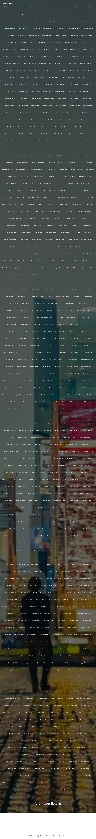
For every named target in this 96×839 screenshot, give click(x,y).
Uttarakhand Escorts (10, 754)
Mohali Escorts (61, 486)
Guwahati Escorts (10, 289)
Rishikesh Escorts (72, 627)
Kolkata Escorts (11, 402)
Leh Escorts (22, 430)
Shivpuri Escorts (25, 670)
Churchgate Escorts (10, 176)
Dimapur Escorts (24, 225)
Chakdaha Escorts (68, 141)
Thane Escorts (43, 719)
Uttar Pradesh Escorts (82, 747)
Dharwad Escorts (44, 218)
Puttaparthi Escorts (32, 606)
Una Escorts (45, 747)
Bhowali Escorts (60, 120)
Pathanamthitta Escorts (54, 578)
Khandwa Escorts (47, 380)
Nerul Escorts (8, 550)
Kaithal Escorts (46, 359)
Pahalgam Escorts (32, 557)
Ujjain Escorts (34, 747)
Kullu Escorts (48, 416)
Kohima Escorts (68, 395)
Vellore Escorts (73, 761)
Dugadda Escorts (25, 232)
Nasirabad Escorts (8, 543)
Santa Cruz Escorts (45, 648)
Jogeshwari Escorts (85, 345)
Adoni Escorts (63, 7)
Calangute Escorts (11, 141)
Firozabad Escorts (75, 246)
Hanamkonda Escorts (47, 296)
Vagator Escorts (52, 754)
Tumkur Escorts (34, 740)
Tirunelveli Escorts (29, 733)
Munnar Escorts (33, 500)
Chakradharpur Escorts (83, 141)
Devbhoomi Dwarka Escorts (34, 204)
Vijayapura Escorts (24, 768)
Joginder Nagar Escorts (10, 352)
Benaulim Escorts (86, 98)
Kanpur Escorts (58, 366)
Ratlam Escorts (10, 627)
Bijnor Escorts (22, 127)
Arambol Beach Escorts (9, 49)
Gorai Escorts (32, 268)
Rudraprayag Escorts (58, 634)
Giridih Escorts (65, 261)
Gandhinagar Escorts (47, 254)
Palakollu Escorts (72, 557)
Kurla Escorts (75, 416)
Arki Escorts (35, 49)
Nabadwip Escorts (83, 507)
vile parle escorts (10, 775)
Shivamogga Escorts (82, 663)
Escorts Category (36, 239)
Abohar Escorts (30, 7)
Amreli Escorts (22, 35)
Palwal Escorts (46, 564)
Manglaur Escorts (22, 465)
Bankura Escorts (82, 77)
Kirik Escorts (5, 395)
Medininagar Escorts (70, 472)
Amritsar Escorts (34, 35)
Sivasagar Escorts (38, 684)
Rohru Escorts (7, 634)
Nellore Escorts (77, 543)
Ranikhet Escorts (74, 620)
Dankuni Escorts (46, 190)
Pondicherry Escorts (37, 592)
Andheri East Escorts (27, 42)
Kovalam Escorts (41, 409)
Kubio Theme (63, 836)
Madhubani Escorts (25, 444)
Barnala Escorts (11, 91)
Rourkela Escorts (43, 634)
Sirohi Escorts (47, 677)
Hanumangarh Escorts (62, 296)
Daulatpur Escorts (7, 197)
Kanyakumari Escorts (72, 366)
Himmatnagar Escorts (68, 303)
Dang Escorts (34, 190)
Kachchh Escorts (87, 352)
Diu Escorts (74, 225)
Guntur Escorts (21, 282)
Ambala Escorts (35, 28)
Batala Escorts (47, 91)
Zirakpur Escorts (75, 782)
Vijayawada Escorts (53, 768)
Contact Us (72, 176)
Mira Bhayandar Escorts (60, 479)
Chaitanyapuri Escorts (53, 141)
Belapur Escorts (23, 98)
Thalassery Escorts (15, 719)
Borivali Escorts (21, 134)
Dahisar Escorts (36, 183)
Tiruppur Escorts (67, 733)
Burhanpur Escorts (85, 134)
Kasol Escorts (87, 373)
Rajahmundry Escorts (88, 606)
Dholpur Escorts (70, 218)
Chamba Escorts (6, 148)
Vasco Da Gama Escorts (47, 761)
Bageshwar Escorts (87, 56)
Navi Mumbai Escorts (23, 543)
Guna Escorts (75, 275)
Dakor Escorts (60, 183)
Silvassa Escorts (72, 670)
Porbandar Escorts (52, 592)
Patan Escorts (27, 578)
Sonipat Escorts (86, 684)
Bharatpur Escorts (75, 105)
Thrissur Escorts (69, 726)
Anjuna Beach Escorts (71, 42)
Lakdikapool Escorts (34, 423)
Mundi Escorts (9, 500)
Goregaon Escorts (58, 268)
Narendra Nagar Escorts (44, 536)
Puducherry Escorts (68, 599)
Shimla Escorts (69, 663)
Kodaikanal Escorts (54, 395)
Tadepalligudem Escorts (12, 705)
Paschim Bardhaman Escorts (84, 571)
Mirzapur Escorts (10, 486)
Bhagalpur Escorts (61, 105)
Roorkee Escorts (30, 634)
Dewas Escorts (50, 204)
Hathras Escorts (39, 303)
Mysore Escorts (57, 507)
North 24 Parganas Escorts (34, 550)
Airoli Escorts (50, 14)
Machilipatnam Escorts (37, 437)
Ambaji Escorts (23, 28)
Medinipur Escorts (85, 472)
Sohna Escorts (63, 684)
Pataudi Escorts (39, 578)
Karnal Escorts (10, 373)
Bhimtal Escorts (86, 112)
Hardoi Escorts (88, 296)
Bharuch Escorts (87, 105)
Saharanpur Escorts (22, 641)
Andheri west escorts (55, 42)
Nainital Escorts (70, 522)
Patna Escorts (23, 585)
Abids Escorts (6, 7)
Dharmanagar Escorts (54, 211)
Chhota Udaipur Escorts (38, 162)
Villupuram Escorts (24, 775)
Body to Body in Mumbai (82, 127)
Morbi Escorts (87, 486)
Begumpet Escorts (10, 98)
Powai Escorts (87, 592)
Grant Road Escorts (72, 268)
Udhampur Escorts (72, 740)
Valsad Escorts (76, 754)
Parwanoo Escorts (67, 571)
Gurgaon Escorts (59, 282)
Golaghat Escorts (88, 261)
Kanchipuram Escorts (87, 359)
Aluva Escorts (63, 21)
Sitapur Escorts (83, 677)
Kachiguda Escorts (8, 359)
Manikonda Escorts (36, 465)
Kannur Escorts (34, 366)
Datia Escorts (87, 190)
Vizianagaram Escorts (84, 775)
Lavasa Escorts (89, 423)
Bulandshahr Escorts (59, 134)
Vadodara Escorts (39, 754)
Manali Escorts (21, 458)
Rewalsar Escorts (34, 627)
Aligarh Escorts (25, 21)
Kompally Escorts (48, 402)
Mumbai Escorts (71, 493)
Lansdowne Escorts (76, 423)
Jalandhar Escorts (35, 331)
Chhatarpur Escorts (8, 162)
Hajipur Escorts (61, 289)
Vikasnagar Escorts (83, 768)
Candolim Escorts (38, 141)
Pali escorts (34, 564)
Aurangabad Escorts (61, 49)
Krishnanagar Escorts (11, 416)
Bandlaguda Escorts (87, 70)
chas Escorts (21, 155)
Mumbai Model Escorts (86, 493)
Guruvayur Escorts (73, 282)
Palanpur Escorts (23, 564)
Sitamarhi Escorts (70, 677)
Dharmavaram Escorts (85, 211)
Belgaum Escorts (36, 98)
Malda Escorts (76, 451)
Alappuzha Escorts (11, 21)
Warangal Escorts (21, 782)
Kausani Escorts (7, 380)
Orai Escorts (19, 557)
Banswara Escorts (10, 84)
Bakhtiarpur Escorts (85, 63)
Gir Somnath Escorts (51, 261)
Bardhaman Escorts (61, 84)
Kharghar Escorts (25, 388)
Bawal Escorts (73, 91)
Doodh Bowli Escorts (10, 232)
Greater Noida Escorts (88, 268)
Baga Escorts (74, 56)
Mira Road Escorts (76, 479)
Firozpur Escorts (88, 246)
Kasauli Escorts (50, 373)
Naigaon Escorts (57, 522)
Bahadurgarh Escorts (30, 63)
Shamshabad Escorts (14, 663)
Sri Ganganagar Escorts (26, 691)
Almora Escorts (51, 21)
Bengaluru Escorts (9, 105)
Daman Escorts (85, 183)
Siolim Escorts (25, 677)
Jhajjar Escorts (74, 338)
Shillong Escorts (56, 663)
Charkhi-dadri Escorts (88, 148)
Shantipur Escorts (29, 663)
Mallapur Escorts (8, 458)
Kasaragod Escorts (22, 373)
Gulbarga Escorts (36, 275)
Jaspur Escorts (35, 338)
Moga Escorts (49, 486)
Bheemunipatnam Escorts (27, 112)
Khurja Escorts (76, 388)
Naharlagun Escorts (43, 522)
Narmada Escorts (73, 536)
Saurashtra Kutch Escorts (86, 648)
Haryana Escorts (26, 303)
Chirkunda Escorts (7, 169)
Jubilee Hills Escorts (37, 352)
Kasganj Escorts (74, 373)
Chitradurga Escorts (21, 169)
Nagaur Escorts (49, 514)
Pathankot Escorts (86, 578)
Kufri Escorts (23, 416)
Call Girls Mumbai (25, 141)
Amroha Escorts (46, 35)
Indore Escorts (37, 324)
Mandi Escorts (33, 458)
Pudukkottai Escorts (83, 599)
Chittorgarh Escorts (76, 169)
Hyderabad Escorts (84, 317)
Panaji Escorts (58, 564)
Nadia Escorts (21, 514)
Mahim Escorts (86, 444)
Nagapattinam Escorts (35, 514)
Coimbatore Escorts (36, 176)
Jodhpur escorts (72, 345)
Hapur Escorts (76, 296)
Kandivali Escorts (9, 366)
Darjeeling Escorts (74, 190)
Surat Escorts (69, 698)
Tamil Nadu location (71, 705)
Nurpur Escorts (63, 550)
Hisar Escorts (24, 310)
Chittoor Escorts (50, 169)
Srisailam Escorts (43, 698)
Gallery (36, 254)
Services (62, 656)
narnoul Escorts (86, 536)
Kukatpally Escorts (36, 416)
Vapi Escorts (87, 754)
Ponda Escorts (24, 592)
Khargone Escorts (38, 388)
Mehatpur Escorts (19, 479)
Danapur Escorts (22, 190)
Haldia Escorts (73, 289)
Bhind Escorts (11, 120)
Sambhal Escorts (75, 641)
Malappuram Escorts (47, 451)
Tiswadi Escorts (11, 740)
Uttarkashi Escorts (25, 754)
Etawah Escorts (60, 239)
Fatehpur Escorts (37, 246)
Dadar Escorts (24, 183)
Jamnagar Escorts (9, 338)
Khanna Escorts (60, 380)
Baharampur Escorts (45, 63)
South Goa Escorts (11, 691)
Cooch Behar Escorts (85, 176)
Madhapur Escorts (11, 444)
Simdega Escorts (85, 670)
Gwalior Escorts (23, 289)
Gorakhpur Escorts (45, 268)
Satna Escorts (71, 648)
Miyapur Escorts (22, 486)
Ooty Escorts (9, 557)
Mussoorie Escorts (13, 507)
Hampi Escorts (21, 296)
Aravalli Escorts (24, 49)
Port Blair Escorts (66, 592)
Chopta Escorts (90, 169)
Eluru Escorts (76, 232)
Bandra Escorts (13, 77)
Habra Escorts (35, 289)
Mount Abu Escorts (33, 493)
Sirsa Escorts (58, 677)
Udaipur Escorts (59, 740)
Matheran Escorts (11, 472)
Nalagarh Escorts (83, 522)
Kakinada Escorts (59, 359)
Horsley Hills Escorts (83, 310)
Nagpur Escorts (87, 514)
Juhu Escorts (50, 352)
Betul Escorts (35, 105)
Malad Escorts (33, 451)
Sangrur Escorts (31, 648)
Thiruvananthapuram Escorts (18, 726)
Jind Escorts (60, 345)
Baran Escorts (36, 84)
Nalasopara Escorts (27, 529)
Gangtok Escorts (61, 254)
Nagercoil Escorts (74, 514)
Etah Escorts (48, 239)
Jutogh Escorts (75, 352)
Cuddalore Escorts (11, 183)
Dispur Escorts (63, 225)
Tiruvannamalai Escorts (82, 733)
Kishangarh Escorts (17, 395)
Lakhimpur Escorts (49, 423)
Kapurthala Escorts (86, 366)
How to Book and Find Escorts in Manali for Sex (50, 317)
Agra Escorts (24, 14)
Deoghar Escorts (6, 204)
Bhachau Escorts (47, 105)
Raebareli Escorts (61, 606)
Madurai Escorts (39, 444)
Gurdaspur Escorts (46, 282)
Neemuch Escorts (64, 543)
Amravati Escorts (88, 28)
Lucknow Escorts (87, 430)
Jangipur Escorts (22, 338)
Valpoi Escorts (65, 754)
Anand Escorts (74, 35)
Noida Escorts (19, 550)
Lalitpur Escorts (62, 423)
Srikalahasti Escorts (71, 691)
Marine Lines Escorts (76, 465)
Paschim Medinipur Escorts (12, 578)
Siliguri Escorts (60, 670)
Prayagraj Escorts (27, 599)
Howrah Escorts (71, 317)
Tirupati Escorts (42, 733)
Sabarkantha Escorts (87, 634)
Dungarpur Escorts (50, 232)
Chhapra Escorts (87, 155)
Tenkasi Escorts (77, 712)
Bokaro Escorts (9, 134)
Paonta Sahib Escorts (52, 571)
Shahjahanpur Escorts (75, 656)
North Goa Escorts (51, 550)
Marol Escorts (89, 465)
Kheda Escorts (64, 388)
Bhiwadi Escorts (23, 120)
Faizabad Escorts (73, 239)
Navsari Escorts (37, 543)
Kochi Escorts (30, 395)
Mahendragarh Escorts (71, 444)
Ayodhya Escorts (88, 49)
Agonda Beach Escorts (11, 14)
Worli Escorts (33, 782)
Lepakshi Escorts (34, 430)
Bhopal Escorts (48, 120)
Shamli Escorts (89, 656)
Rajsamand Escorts (50, 613)
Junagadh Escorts (62, 352)
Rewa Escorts (21, 627)
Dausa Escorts (20, 197)
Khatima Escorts (51, 388)
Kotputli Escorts (85, 402)
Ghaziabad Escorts (9, 261)
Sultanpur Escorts (57, 698)
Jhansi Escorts (9, 345)
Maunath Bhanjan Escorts (39, 472)
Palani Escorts (10, 564)
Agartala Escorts (75, 7)
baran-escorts (48, 84)
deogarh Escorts (89, 197)
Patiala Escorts (11, 585)
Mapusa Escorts (49, 465)
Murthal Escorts (73, 500)
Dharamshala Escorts (25, 211)
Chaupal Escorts (33, 155)
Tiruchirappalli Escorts (13, 733)
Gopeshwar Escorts (19, 268)
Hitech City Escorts (37, 310)
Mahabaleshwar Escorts (54, 444)
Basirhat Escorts (24, 91)
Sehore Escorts (41, 656)
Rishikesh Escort (59, 627)
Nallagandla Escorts (42, 529)
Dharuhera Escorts (30, 218)
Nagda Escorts (61, 514)
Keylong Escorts (34, 380)
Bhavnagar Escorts (10, 112)
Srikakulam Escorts (42, 691)
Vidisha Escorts (11, 768)
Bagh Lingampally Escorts (12, 63)
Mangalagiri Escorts (72, 458)
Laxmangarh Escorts (10, 430)
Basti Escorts (36, 91)
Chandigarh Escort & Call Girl (51, 148)
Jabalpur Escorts (73, 324)
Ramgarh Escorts (8, 620)
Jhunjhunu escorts (34, 345)
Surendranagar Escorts (83, 698)
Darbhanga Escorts (60, 190)
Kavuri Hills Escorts (21, 380)
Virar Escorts (36, 775)
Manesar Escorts (58, 458)
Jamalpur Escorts (73, 331)
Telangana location (40, 712)
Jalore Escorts (48, 331)
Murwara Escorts (86, 500)
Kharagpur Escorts (88, 380)
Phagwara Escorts (46, 585)
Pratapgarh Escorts (12, 599)
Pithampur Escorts (84, 585)
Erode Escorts (24, 239)
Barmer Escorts (87, 84)
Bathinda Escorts (60, 91)
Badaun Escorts (21, 56)
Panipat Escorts (37, 571)
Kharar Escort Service (11, 388)
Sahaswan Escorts (36, 641)
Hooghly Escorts (69, 310)
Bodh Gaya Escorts (66, 127)
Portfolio (76, 592)
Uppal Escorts (68, 747)
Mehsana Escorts (33, 479)
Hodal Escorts (50, 310)
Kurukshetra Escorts (20, 423)
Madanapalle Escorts (70, 437)
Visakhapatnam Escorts (50, 775)
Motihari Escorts (19, 493)
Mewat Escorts (45, 479)
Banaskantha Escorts (48, 70)
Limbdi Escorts (47, 430)
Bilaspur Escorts (46, 127)
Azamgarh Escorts (8, 56)
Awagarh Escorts (75, 49)
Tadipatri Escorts (44, 705)
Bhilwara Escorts (42, 112)
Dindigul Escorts (50, 225)
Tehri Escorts (28, 712)
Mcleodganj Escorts (55, 472)
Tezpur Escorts (90, 712)
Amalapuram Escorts (9, 28)
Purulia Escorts (6, 606)
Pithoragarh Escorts (10, 592)
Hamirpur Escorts (8, 296)
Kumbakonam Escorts (62, 416)
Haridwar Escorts (13, 303)
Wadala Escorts (7, 782)
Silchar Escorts (48, 670)
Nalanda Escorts (13, 529)
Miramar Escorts (89, 479)
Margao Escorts (62, 465)
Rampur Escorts (35, 620)
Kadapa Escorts (21, 359)
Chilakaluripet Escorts (71, 162)
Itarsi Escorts (61, 324)
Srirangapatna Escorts (12, 698)
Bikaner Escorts (33, 127)
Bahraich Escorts (59, 63)
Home (59, 310)
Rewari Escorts (47, 627)
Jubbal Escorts (25, 352)
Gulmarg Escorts (63, 275)
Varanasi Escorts (21, 761)
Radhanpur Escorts (46, 606)
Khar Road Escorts (74, 380)
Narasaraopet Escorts (11, 536)
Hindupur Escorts (83, 303)
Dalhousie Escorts (73, 183)
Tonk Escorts (23, 740)
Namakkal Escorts (57, 529)
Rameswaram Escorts (84, 613)
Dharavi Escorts (39, 211)
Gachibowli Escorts (10, 254)
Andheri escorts (41, 42)
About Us (52, 7)
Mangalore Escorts (87, 458)
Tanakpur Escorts (86, 705)
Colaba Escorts (50, 176)
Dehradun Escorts (63, 197)
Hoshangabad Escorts (12, 317)
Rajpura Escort (37, 613)
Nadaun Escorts (8, 514)
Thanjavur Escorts (69, 719)
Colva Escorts (62, 176)
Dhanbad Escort (76, 204)
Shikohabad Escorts (42, 663)
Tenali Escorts (54, 712)
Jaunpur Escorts (47, 338)
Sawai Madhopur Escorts (10, 656)
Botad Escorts (34, 134)
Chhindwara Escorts (22, 162)
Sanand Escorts (18, 648)
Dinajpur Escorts (37, 225)
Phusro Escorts (59, 585)
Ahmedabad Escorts (37, 14)
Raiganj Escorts (73, 606)
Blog (56, 127)
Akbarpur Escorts (86, 14)
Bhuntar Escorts (73, 120)
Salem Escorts (63, 641)
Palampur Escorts (85, 557)
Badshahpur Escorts (46, 56)
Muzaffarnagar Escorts (28, 507)
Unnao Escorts (57, 747)
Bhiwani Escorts (35, 120)
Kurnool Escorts (87, 416)
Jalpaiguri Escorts (60, 331)
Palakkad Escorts (45, 557)
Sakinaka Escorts (50, 641)
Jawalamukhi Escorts (61, 338)
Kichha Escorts (87, 388)
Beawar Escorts (84, 91)
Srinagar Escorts (85, 691)
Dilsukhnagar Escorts (10, 225)
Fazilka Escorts (62, 246)
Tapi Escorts (17, 712)
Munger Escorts (20, 500)
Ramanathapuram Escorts (67, 613)
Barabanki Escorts (24, 84)
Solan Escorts (74, 684)
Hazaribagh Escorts (52, 303)
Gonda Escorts (6, 268)
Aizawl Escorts (62, 14)
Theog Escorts (82, 719)
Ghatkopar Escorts (86, 254)
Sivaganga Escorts (24, 684)
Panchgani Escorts (70, 564)
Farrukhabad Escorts (8, 246)
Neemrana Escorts (50, 543)
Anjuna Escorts (85, 42)
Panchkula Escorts (84, 564)
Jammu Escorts (86, 331)
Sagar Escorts (9, 641)
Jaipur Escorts (85, 324)
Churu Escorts (24, 176)
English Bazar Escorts (10, 239)
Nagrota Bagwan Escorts (15, 522)
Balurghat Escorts (34, 70)
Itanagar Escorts (49, 324)
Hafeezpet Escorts (48, 289)
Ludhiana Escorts (22, 437)
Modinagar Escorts (36, 486)
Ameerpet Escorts (74, 28)
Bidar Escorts (85, 120)
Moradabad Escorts (74, 486)
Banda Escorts (62, 70)
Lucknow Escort (74, 430)
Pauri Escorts (34, 585)
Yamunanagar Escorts (47, 782)
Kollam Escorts (23, 402)
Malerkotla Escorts (89, 451)
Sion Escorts (36, 677)
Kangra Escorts (21, 366)
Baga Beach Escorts (61, 56)
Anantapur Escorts (86, 35)
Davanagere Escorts (33, 197)
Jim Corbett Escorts (48, 345)
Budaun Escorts (45, 134)
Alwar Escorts (86, 21)
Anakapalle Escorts (60, 35)
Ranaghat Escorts (49, 620)
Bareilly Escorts (74, 84)
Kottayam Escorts (14, 409)
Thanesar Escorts (55, 719)
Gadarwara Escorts (24, 254)
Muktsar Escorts (46, 493)
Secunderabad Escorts (27, 656)
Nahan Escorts (30, 522)
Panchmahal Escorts (24, 571)
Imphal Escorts (25, 324)
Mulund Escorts (59, 493)
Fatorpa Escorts (50, 246)
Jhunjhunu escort (21, 345)
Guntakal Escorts (87, 275)
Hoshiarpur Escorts (27, 317)
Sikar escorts (37, 670)
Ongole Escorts (75, 550)
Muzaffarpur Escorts (44, 507)
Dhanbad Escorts (89, 204)
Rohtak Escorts (18, 634)
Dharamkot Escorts (10, 211)
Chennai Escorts (74, 155)
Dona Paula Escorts (86, 225)
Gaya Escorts (73, 254)
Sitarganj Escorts (10, 684)
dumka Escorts (38, 232)
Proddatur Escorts (41, 599)
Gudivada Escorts (9, 275)
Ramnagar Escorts (22, 620)
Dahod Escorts (48, 183)
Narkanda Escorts (60, 536)
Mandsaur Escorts (45, 458)
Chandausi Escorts (20, 148)
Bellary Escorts (62, 98)
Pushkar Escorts (18, 606)
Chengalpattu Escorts (61, 155)
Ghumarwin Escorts (36, 261)
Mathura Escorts (24, 472)
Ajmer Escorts (74, 14)
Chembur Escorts (46, 155)
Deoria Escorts (19, 204)
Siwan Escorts (51, 684)
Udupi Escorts (85, 740)
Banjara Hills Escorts (68, 77)
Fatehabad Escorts (23, 246)
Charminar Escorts (9, 155)
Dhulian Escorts (83, 218)
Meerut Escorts (6, 479)
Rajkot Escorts (25, 613)
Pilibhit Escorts (71, 585)
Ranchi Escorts (62, 620)
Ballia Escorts (21, 70)
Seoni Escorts (53, 656)
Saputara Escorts (59, 648)
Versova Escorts (85, 761)
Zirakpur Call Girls (62, 782)
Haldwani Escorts (86, 289)
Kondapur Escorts (61, 402)
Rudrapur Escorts (73, 634)
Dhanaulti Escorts (63, 204)
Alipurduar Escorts (38, 21)
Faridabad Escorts (86, 239)
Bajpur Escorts (72, 63)
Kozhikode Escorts (68, 409)
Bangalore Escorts (26, 77)
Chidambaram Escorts (55, 162)
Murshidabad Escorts (59, 500)
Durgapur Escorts (64, 232)
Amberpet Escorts (49, 28)
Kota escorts (73, 402)
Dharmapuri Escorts (69, 211)
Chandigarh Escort (34, 148)
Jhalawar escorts (87, 338)
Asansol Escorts (46, 49)
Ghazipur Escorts (22, 261)
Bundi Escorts (73, 134)
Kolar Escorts (79, 395)
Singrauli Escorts (13, 677)
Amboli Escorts (61, 28)
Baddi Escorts (33, 56)
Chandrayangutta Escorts (70, 148)
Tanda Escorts (6, 712)
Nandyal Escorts (69, 529)
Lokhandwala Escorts (61, 430)
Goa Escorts (76, 261)
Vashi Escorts (62, 761)
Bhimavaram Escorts (57, 112)
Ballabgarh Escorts (8, 70)
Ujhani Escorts (23, 747)
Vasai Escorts (33, 761)
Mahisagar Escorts (7, 451)
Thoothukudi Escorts (55, 726)
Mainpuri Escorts (21, 451)
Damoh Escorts (10, 190)
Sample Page (87, 641)
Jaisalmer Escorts (22, 331)
